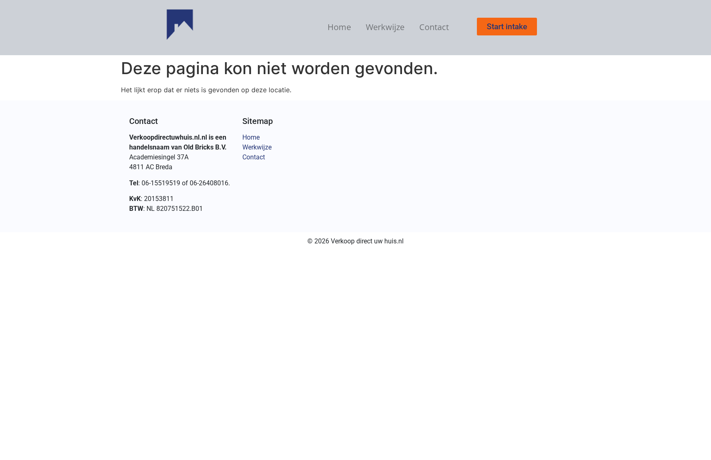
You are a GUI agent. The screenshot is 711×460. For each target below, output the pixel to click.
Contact (434, 27)
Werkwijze (385, 27)
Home (339, 27)
